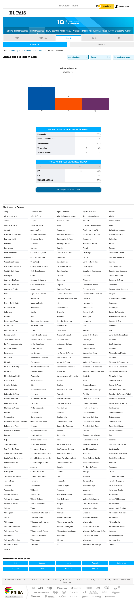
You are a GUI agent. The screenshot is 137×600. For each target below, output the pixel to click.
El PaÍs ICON (73, 596)
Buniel (85, 248)
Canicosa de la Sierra (39, 257)
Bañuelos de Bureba (38, 235)
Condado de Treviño (90, 285)
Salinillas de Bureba (90, 444)
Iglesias (86, 330)
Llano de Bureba (89, 349)
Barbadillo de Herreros (65, 235)
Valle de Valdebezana (91, 499)
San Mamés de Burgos (39, 449)
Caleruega (87, 253)
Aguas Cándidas (63, 212)
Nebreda (60, 381)
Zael (58, 545)
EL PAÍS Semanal (93, 592)
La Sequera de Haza (64, 344)
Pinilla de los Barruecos (118, 403)
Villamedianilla (114, 522)
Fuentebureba (88, 303)
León (68, 563)
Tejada (111, 472)
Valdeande (34, 490)
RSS (70, 582)
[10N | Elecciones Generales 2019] (68, 22)
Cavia (33, 276)
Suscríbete (107, 6)
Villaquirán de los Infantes (66, 531)
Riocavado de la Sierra (91, 435)
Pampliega (35, 394)
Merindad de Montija (12, 367)
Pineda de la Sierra (64, 403)
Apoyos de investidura (82, 31)
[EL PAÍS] (18, 13)
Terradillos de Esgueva (12, 476)
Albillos (112, 212)
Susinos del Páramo (38, 472)
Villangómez (35, 527)
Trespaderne (35, 485)
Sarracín (112, 463)
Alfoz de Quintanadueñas (66, 216)
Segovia (15, 569)
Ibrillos (33, 330)
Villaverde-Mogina (116, 536)
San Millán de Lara (90, 449)
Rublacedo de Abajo (90, 440)
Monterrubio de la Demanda (67, 376)
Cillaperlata (87, 280)
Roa (110, 435)
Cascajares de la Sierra (39, 266)
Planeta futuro (103, 592)
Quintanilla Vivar (115, 422)
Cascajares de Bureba (12, 266)
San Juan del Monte (11, 449)
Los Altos (112, 349)
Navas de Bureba (37, 381)
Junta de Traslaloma (90, 335)
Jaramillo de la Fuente (39, 335)
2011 (120, 38)
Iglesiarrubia (61, 330)
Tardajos (86, 472)
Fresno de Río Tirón (11, 303)
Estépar (112, 294)
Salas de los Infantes (38, 444)
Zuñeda (7, 549)
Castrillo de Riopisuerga (92, 271)
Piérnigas (34, 403)
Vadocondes (9, 490)
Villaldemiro (113, 517)
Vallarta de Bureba (116, 490)
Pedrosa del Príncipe (64, 399)
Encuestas (119, 31)
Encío (6, 294)
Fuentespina (113, 308)
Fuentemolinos (62, 308)
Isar (110, 330)
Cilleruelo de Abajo (116, 280)
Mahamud (8, 358)
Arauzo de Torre (37, 225)
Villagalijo (86, 513)
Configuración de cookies (99, 580)
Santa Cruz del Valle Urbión (41, 454)
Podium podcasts (62, 596)
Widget (128, 31)
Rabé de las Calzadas (65, 426)
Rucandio (112, 440)
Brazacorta (8, 248)
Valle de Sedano (37, 499)
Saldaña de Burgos (64, 444)
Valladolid (68, 569)
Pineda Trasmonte (90, 403)
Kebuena (113, 592)
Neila (85, 381)
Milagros (7, 371)
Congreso (35, 44)
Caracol (115, 588)
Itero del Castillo (10, 335)
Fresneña (86, 298)
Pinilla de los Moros (11, 408)
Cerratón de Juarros (38, 280)
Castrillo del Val (62, 271)
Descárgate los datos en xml (68, 190)
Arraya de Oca (36, 230)
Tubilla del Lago (89, 485)
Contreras (113, 285)
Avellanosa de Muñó (90, 230)
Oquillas (60, 385)
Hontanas (60, 317)
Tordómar (86, 476)
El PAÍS (37, 588)
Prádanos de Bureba (90, 408)
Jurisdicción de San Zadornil (41, 339)
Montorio (86, 376)
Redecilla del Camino (117, 426)
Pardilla (86, 394)
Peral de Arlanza (10, 403)
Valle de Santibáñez (11, 499)
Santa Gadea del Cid (64, 454)
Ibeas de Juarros (10, 330)
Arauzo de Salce (10, 225)
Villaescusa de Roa (90, 508)
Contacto (27, 580)
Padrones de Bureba (38, 390)
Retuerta (86, 431)
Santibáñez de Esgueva (118, 458)
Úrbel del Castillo (115, 485)
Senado (101, 44)
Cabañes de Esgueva (38, 253)
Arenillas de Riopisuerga (92, 225)
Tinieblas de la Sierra (38, 476)
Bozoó (111, 244)
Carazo (85, 257)
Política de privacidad (70, 580)
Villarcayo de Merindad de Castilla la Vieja (94, 531)
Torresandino (88, 481)
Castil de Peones (115, 266)
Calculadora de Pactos (103, 31)
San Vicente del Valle (65, 463)
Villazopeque (35, 540)
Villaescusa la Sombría (117, 508)
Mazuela (7, 362)
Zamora (95, 569)
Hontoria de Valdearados (40, 321)
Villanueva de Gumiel (117, 527)
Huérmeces (8, 326)
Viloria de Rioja (114, 540)
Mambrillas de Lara (64, 358)
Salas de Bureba (10, 444)
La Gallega (87, 339)
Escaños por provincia (61, 31)
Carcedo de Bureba (116, 257)
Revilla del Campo (116, 431)
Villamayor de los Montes (40, 522)
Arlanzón (7, 230)
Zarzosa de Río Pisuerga (92, 545)
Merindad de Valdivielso (118, 367)
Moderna (49, 596)
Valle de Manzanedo (64, 495)
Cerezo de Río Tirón (11, 280)
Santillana (62, 588)
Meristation (109, 596)
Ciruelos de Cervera (38, 285)
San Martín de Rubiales (65, 449)
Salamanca (121, 563)
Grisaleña (60, 312)
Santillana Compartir (77, 588)
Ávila (15, 563)
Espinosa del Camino (64, 294)
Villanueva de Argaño (65, 527)
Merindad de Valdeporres (92, 367)
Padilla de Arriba (10, 390)
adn (105, 588)
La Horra (112, 339)
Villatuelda (61, 536)
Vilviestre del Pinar (11, 545)
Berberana (35, 244)
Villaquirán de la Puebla (39, 531)
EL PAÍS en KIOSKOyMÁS (121, 580)
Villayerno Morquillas (12, 540)
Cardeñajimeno (62, 262)
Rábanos (34, 426)
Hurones (112, 326)
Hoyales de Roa (115, 321)
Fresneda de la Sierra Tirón (67, 298)
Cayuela (60, 276)
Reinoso (60, 431)
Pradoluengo (114, 408)
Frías (58, 303)
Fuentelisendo (36, 308)
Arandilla (86, 221)
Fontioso (7, 298)
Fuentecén (113, 303)
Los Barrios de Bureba (65, 353)
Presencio (8, 412)
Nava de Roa (9, 381)
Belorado (7, 244)
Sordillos (60, 467)
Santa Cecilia (114, 449)
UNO (55, 592)
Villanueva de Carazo (91, 527)
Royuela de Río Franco (39, 440)
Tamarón (60, 472)
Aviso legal (58, 580)
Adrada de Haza (37, 212)
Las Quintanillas (115, 344)
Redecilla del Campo (12, 431)
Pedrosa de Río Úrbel (91, 399)
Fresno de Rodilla (37, 303)
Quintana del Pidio (116, 412)
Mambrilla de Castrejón (39, 358)
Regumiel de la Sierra (39, 431)
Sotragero (113, 467)
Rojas (6, 440)
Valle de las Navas (11, 495)
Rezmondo (61, 435)
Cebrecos (86, 276)
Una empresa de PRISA (13, 590)
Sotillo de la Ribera (90, 467)
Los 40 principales (50, 588)
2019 (17, 38)
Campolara (8, 257)
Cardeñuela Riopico (90, 262)
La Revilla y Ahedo (37, 344)
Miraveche (61, 371)
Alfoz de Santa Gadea (91, 216)
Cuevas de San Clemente (118, 289)
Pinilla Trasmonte (37, 408)
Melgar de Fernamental (91, 362)
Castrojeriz (8, 276)
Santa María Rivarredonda (66, 458)
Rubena (59, 440)
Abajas (6, 212)
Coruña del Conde (11, 289)
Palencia (95, 563)
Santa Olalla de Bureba (91, 458)
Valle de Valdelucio (11, 504)
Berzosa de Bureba (90, 244)
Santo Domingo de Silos (39, 463)
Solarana (34, 467)
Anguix (33, 221)
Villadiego (60, 508)
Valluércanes (114, 504)
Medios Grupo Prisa (13, 597)
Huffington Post (41, 592)
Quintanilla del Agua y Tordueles (16, 422)
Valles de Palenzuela (90, 504)
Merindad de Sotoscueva (66, 367)
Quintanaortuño (36, 417)
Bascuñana (87, 239)
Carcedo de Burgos (11, 262)
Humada (86, 326)
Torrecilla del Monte (116, 476)
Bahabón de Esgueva (117, 230)
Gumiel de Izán (88, 312)
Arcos (59, 225)
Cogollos (60, 285)
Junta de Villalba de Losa (118, 335)
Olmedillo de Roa (115, 381)
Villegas (60, 540)
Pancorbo (60, 394)
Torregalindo (9, 481)
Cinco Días (74, 592)
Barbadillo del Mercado (91, 235)
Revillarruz (8, 435)
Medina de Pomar (63, 362)
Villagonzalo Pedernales (118, 513)
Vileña (33, 508)
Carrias (112, 262)
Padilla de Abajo (115, 385)
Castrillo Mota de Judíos (118, 271)
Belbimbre (113, 239)
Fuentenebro (87, 308)
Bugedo (59, 248)
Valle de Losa (35, 495)
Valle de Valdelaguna (117, 499)
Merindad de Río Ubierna (40, 367)
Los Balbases (35, 353)
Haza (32, 317)
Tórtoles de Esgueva (116, 481)
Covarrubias (35, 289)
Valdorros (86, 490)
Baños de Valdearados (12, 235)
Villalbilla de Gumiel (90, 517)
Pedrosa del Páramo (38, 399)
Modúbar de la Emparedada (93, 371)
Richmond (35, 596)
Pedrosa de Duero (11, 399)
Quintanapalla (62, 417)
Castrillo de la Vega (38, 271)
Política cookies (84, 580)
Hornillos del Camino (64, 321)
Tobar (59, 476)
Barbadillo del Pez (116, 235)
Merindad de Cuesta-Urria (119, 362)
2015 (94, 38)
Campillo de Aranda (116, 253)
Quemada (60, 412)
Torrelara (34, 481)
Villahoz (7, 517)
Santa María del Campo (118, 454)
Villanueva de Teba (11, 531)
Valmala (7, 508)
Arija (111, 225)
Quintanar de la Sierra (91, 417)
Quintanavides (114, 417)
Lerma (59, 349)
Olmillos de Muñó (10, 385)
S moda (85, 596)
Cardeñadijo (35, 262)
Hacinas (7, 317)
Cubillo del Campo (63, 289)
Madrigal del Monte (90, 353)
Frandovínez (35, 298)
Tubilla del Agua (63, 485)
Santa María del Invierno (13, 458)
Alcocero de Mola (10, 216)
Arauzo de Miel (114, 221)
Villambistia (87, 522)
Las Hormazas (88, 344)
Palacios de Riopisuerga (92, 390)
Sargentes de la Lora (91, 463)
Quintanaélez (9, 417)
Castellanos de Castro (65, 266)
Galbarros (8, 312)
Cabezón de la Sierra (64, 253)
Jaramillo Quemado (64, 335)
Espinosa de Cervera (38, 294)
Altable (111, 216)
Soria (42, 569)
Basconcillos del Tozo (65, 239)
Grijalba (33, 312)
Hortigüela (87, 321)
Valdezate (60, 490)
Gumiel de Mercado (116, 312)
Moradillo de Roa (115, 376)
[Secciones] (6, 13)
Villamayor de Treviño (65, 522)
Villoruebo (87, 540)
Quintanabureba (89, 412)
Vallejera (60, 504)
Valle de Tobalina (63, 499)
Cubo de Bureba (89, 289)
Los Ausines (8, 353)
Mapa (48, 31)
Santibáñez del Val (11, 463)
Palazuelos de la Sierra (117, 390)
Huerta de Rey (62, 326)
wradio (63, 592)
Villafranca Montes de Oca (40, 513)
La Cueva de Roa (63, 339)
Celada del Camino (116, 276)
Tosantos (7, 485)
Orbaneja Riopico (89, 385)
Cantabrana (61, 257)
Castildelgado (88, 266)
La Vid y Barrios (36, 349)
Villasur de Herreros (38, 536)
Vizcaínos (34, 545)
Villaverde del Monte (90, 536)
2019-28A (43, 38)
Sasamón (7, 467)
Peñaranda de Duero (117, 399)
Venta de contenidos (38, 580)
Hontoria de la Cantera (117, 317)
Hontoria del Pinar (11, 321)
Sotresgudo (8, 472)
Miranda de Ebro (37, 371)
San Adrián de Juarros (117, 444)
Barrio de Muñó (10, 239)
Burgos (112, 248)
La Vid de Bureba (10, 349)
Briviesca (34, 248)
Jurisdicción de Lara (12, 339)
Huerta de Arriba (37, 326)
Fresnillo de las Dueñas (117, 298)
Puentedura (35, 412)
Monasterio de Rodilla (12, 376)
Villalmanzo (8, 522)
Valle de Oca (114, 495)
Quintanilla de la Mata (39, 422)
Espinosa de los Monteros (92, 294)
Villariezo (112, 531)
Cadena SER (88, 588)
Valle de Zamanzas (38, 504)
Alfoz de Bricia (36, 216)
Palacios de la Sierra (64, 390)
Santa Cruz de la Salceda (13, 454)
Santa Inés (87, 454)
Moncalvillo (35, 376)
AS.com (97, 588)
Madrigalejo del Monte (117, 353)
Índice (65, 582)
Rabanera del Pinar (11, 426)
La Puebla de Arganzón (13, 344)
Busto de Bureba (10, 253)
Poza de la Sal (62, 408)
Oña (32, 385)
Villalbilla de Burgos (64, 517)
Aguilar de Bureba (89, 212)
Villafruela (60, 513)
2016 (68, 38)
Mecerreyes (35, 362)
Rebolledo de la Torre (91, 426)
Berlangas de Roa (63, 244)
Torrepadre (61, 481)
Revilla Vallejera (36, 435)
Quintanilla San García (91, 422)
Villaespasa (8, 513)
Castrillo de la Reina (11, 271)
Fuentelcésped (9, 308)
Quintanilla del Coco (64, 422)
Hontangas (87, 317)
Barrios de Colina (37, 239)
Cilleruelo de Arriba (11, 285)
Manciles (112, 358)
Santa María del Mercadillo (41, 458)
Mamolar (86, 358)
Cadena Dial (84, 592)
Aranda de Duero (63, 221)
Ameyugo (7, 221)
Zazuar (111, 545)
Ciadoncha (61, 280)
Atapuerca (61, 230)
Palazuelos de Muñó (11, 394)
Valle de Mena (88, 495)
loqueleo (97, 596)
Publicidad (50, 580)
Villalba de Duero (37, 517)
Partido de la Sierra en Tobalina (121, 394)
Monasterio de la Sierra (118, 371)
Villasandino (8, 536)
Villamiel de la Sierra (12, 527)
